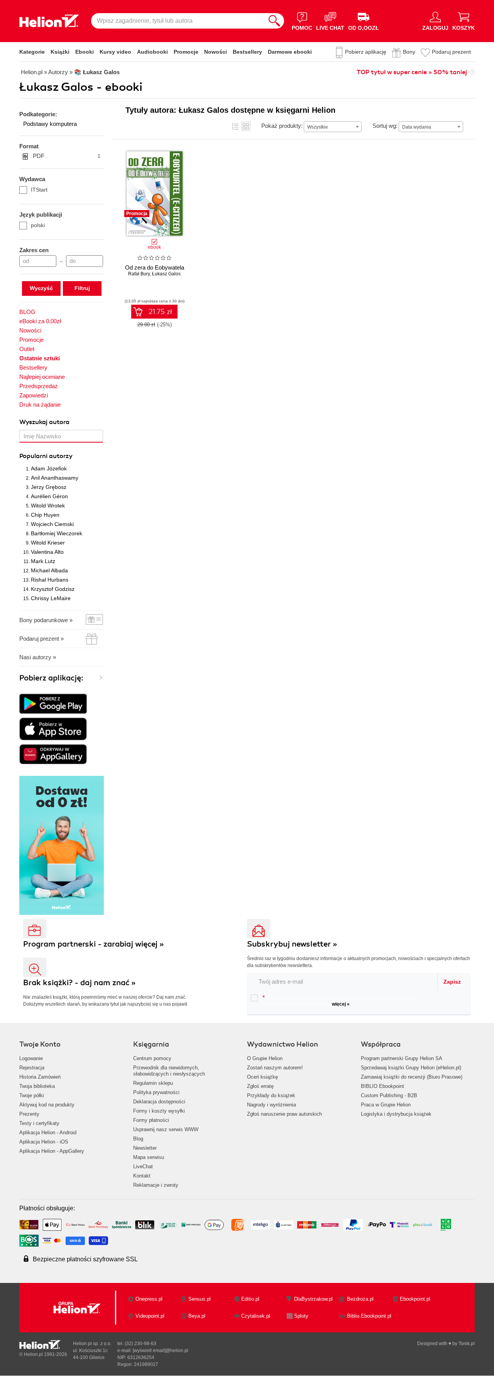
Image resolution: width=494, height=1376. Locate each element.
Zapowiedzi (33, 395)
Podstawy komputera (50, 123)
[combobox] (333, 126)
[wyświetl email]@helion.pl (160, 1350)
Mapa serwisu (148, 1157)
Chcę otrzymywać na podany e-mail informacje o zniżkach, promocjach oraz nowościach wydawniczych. (338, 1000)
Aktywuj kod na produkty (46, 1105)
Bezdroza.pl (360, 1299)
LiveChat (143, 1166)
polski (38, 225)
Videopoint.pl (149, 1316)
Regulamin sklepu (153, 1083)
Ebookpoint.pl (415, 1299)
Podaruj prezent (451, 52)
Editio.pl (250, 1299)
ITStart (39, 190)
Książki (60, 52)
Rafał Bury (139, 274)
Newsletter (145, 1148)
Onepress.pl (148, 1299)
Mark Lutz (43, 561)
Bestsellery (247, 52)
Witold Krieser (48, 543)
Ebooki (84, 52)
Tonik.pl (466, 1343)
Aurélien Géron (49, 496)
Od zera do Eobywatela (154, 267)
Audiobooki (152, 52)
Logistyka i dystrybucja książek (396, 1114)
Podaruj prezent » (41, 638)
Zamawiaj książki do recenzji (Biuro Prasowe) (411, 1077)
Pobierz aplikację (365, 52)
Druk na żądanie (40, 404)
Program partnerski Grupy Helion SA (401, 1058)
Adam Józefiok (49, 468)
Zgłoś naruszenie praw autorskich (284, 1114)
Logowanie (31, 1058)
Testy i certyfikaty (39, 1123)
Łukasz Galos (166, 274)
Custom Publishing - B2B (389, 1095)
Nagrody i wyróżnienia (271, 1105)
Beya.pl (196, 1316)
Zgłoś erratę (260, 1086)
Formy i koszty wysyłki (159, 1111)
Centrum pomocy (152, 1058)
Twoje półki (31, 1095)
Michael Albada (49, 570)
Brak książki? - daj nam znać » (79, 982)
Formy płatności (151, 1120)
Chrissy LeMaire (51, 598)
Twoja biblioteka (37, 1086)
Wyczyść (41, 288)
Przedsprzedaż (38, 386)
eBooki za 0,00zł (40, 321)
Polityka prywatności (156, 1092)
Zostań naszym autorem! (275, 1068)
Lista (235, 126)
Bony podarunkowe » (46, 620)
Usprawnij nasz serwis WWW (165, 1129)
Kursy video (115, 52)
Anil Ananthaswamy (54, 478)
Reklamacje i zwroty (155, 1185)
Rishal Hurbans (49, 580)
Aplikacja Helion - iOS (43, 1142)
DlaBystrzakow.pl (313, 1299)
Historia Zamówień (40, 1077)
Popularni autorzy (46, 456)
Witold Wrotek (48, 505)
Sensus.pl (199, 1299)
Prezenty (29, 1114)
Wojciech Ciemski (52, 524)
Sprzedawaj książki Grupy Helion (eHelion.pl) (411, 1068)
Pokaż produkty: (282, 125)
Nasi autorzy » (37, 657)
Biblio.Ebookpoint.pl (369, 1316)
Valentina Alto (47, 552)
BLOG (27, 312)
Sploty (301, 1316)
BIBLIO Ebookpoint (382, 1086)
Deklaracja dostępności (159, 1102)
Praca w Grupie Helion (386, 1105)
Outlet (26, 349)
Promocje (186, 52)
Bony (409, 52)
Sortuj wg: (385, 125)
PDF (66, 156)
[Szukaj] (274, 21)
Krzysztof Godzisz (52, 589)
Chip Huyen (45, 515)
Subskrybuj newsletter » (292, 944)
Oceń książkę (262, 1077)
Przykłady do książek (271, 1095)
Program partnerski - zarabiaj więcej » (93, 944)
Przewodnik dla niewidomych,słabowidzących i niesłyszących (169, 1071)
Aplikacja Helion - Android (47, 1132)
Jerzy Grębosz (48, 487)
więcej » (341, 1004)
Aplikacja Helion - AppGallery (51, 1151)
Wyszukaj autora (44, 422)
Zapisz (452, 982)
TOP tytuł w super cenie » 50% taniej (412, 72)
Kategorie (32, 52)
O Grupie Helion (265, 1058)
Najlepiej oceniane (42, 376)
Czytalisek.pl (255, 1316)
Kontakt (142, 1176)
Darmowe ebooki (290, 52)
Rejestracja (31, 1068)
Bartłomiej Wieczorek (56, 533)
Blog (138, 1139)
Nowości (215, 52)
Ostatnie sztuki (39, 358)
